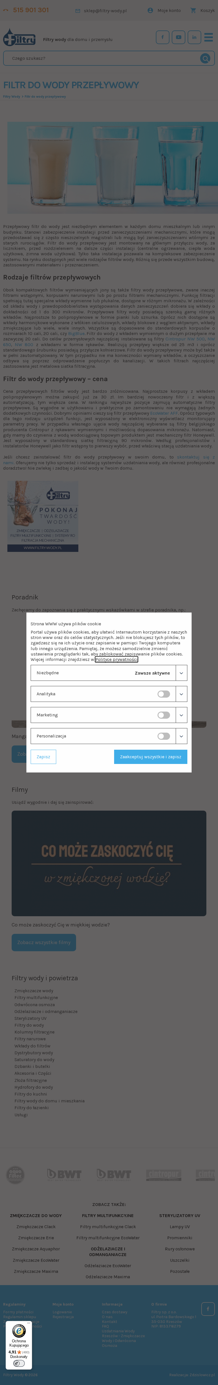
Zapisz (43, 756)
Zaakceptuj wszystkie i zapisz (150, 756)
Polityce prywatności (116, 659)
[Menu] (28, 1324)
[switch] (164, 694)
